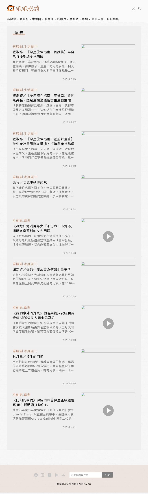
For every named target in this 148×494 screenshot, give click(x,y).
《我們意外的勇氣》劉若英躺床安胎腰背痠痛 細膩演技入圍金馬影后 (43, 315)
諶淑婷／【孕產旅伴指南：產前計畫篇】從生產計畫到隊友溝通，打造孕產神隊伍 (43, 141)
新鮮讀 (11, 19)
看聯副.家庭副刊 (25, 177)
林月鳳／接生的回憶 (28, 356)
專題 (85, 19)
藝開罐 (49, 19)
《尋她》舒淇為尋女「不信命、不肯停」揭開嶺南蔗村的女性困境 (43, 228)
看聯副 (24, 19)
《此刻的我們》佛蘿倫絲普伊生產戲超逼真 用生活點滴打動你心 (43, 402)
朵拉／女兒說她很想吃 (30, 182)
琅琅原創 (97, 19)
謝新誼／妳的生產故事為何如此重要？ (42, 269)
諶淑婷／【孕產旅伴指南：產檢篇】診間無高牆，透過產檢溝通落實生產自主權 (43, 97)
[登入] (133, 8)
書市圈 (36, 19)
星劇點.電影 (22, 220)
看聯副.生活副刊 (25, 46)
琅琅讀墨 (113, 19)
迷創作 (61, 19)
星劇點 (74, 19)
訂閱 (107, 475)
